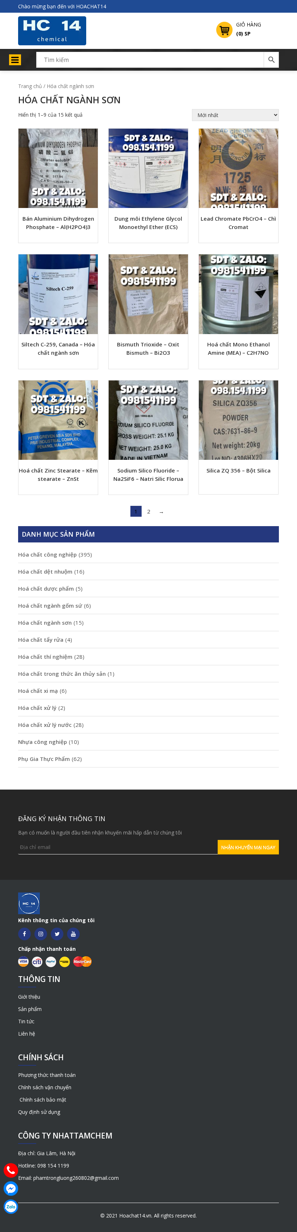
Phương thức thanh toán (47, 1074)
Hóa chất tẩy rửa (40, 639)
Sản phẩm (30, 1009)
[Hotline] (11, 1170)
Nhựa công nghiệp (42, 741)
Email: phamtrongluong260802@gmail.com (68, 1177)
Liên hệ (26, 1033)
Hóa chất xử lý (37, 707)
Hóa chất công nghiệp (47, 554)
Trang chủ (30, 86)
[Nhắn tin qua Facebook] (11, 1188)
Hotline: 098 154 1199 (43, 1165)
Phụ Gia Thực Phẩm (44, 758)
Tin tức (26, 1021)
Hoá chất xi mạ (38, 690)
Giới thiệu (29, 996)
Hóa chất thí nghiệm (45, 656)
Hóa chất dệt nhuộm (45, 571)
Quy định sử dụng (39, 1111)
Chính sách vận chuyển (44, 1087)
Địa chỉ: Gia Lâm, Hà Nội (46, 1153)
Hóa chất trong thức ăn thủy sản (62, 673)
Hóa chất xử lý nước (45, 724)
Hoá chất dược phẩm (46, 588)
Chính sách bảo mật (42, 1099)
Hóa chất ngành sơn (45, 622)
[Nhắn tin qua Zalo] (11, 1206)
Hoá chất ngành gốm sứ (50, 605)
